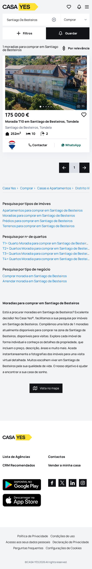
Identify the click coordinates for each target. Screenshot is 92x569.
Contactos (56, 456)
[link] (71, 145)
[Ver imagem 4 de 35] (48, 106)
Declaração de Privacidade (71, 542)
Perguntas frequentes (28, 548)
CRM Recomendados (19, 465)
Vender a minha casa (64, 465)
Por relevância (78, 48)
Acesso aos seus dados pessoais (28, 542)
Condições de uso (62, 536)
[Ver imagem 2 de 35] (43, 106)
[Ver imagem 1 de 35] (40, 106)
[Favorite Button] (84, 115)
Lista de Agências (16, 456)
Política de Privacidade (32, 536)
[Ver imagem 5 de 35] (51, 106)
